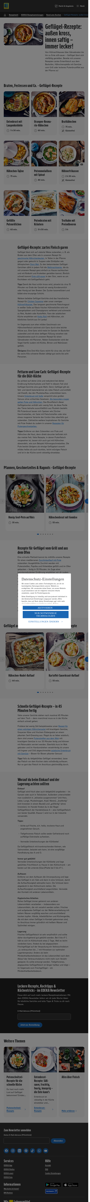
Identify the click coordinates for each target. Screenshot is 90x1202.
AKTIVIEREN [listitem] (45, 607)
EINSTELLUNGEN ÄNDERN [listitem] (43, 621)
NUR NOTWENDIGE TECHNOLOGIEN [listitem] (46, 614)
